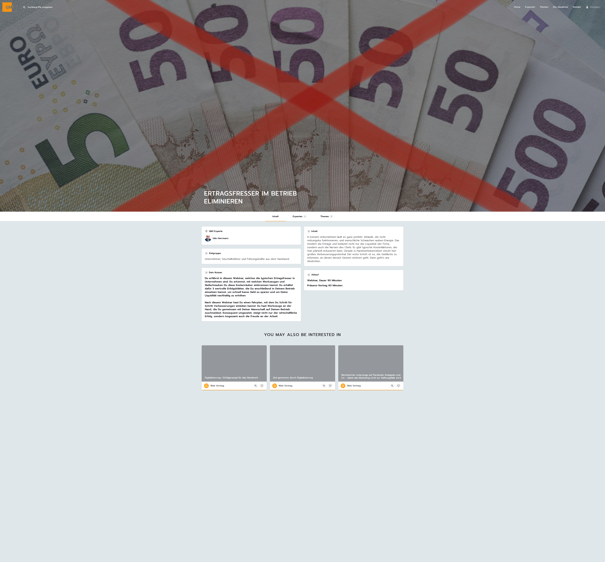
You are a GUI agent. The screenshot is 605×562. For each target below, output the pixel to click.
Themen (544, 7)
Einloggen (595, 7)
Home (517, 7)
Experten (530, 7)
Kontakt (577, 7)
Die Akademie (560, 7)
